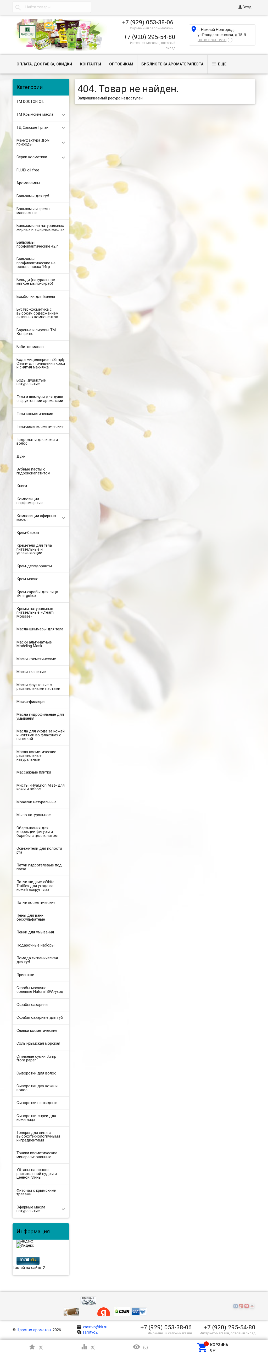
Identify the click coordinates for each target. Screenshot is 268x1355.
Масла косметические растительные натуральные (36, 756)
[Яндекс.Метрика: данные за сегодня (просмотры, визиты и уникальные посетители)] (25, 1242)
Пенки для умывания (35, 932)
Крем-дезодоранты (34, 566)
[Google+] (241, 1306)
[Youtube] (252, 1306)
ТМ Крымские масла (34, 114)
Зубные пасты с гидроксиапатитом (33, 471)
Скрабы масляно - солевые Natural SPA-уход (39, 990)
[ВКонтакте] (236, 1306)
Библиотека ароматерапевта (172, 64)
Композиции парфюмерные (29, 501)
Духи (20, 456)
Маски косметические (36, 659)
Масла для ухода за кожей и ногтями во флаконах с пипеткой (40, 735)
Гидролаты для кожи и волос (37, 442)
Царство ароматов (34, 1330)
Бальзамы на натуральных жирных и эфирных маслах (40, 227)
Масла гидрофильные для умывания (40, 716)
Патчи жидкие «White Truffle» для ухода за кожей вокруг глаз (35, 886)
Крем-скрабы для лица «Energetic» (37, 594)
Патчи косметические (35, 902)
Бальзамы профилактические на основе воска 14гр (35, 263)
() (35, 1347)
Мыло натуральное (33, 815)
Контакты (90, 64)
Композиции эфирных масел (36, 518)
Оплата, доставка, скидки (44, 64)
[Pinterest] (247, 1306)
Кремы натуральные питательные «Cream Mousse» (35, 613)
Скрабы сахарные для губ (39, 1017)
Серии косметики (31, 157)
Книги (21, 486)
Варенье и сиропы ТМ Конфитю (36, 332)
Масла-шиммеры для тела (39, 629)
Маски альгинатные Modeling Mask (34, 644)
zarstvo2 (90, 1332)
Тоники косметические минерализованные (36, 1155)
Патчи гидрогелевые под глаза (39, 867)
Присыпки (25, 975)
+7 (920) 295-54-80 (149, 36)
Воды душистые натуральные (31, 382)
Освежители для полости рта (39, 850)
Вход (245, 6)
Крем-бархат (28, 532)
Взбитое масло (30, 347)
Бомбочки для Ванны (35, 296)
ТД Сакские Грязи (32, 127)
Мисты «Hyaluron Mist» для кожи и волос (40, 787)
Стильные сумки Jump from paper (36, 1058)
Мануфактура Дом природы (32, 142)
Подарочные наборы (35, 945)
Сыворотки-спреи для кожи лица (36, 1118)
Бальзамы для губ (32, 196)
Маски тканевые (31, 672)
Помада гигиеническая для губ (37, 960)
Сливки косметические (36, 1030)
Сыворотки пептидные (36, 1103)
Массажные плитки (33, 772)
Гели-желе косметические (40, 426)
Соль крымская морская (38, 1043)
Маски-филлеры (30, 701)
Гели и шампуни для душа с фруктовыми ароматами (39, 399)
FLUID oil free (27, 170)
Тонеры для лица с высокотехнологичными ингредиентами (38, 1136)
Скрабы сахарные (32, 1005)
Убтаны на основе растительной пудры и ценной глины (36, 1174)
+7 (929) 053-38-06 (148, 22)
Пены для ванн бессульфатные (30, 917)
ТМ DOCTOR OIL (30, 101)
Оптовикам (121, 64)
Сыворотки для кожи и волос (37, 1088)
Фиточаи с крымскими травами (36, 1192)
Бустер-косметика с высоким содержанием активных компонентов (37, 313)
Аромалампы (28, 183)
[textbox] (52, 7)
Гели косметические (34, 414)
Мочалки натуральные (36, 802)
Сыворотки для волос (36, 1073)
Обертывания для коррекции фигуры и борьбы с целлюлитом (37, 832)
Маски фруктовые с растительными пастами (38, 687)
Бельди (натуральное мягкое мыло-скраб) (35, 282)
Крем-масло (27, 579)
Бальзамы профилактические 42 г (37, 244)
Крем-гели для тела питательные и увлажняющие (34, 549)
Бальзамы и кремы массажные (33, 211)
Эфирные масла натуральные (30, 1209)
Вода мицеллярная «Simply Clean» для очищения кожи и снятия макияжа (40, 363)
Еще (219, 63)
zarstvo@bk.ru (92, 1327)
